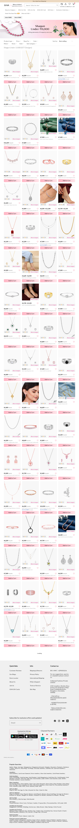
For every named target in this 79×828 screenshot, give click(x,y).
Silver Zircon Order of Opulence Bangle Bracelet (12, 675)
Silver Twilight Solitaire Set (46, 71)
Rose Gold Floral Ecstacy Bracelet (30, 702)
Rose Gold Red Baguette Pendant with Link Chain (12, 243)
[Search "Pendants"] (57, 5)
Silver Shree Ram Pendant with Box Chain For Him (66, 642)
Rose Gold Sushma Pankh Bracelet (12, 542)
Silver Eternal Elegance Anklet (29, 277)
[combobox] (42, 5)
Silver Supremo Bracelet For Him (11, 144)
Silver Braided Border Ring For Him (48, 708)
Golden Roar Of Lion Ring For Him (30, 810)
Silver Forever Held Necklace (29, 675)
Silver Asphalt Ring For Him (10, 775)
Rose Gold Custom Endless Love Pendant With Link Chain (30, 475)
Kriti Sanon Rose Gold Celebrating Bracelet (30, 442)
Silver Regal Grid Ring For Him (11, 376)
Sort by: (55, 41)
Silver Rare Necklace (45, 277)
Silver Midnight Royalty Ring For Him (12, 708)
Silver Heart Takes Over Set (10, 205)
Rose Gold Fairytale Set (45, 370)
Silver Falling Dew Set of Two (28, 106)
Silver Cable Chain (62, 810)
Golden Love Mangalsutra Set (65, 272)
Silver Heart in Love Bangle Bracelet (66, 310)
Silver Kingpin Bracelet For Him (47, 509)
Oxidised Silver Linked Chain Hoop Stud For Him (12, 609)
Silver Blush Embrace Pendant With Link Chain (48, 475)
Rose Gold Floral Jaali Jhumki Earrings (12, 475)
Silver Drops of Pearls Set (28, 637)
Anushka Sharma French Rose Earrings (30, 409)
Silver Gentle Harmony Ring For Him (66, 376)
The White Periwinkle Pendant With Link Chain (30, 77)
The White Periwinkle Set (10, 272)
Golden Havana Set (62, 403)
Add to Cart (12, 82)
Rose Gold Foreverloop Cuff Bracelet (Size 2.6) (30, 509)
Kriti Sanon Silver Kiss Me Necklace (12, 642)
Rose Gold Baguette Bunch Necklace (12, 177)
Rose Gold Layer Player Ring (28, 608)
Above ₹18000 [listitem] (18, 17)
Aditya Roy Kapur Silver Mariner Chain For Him (12, 575)
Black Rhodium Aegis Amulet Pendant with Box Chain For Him (48, 675)
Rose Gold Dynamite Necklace (65, 536)
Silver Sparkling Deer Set (27, 370)
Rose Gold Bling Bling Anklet (28, 305)
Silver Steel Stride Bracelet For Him (30, 144)
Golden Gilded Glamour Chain (65, 243)
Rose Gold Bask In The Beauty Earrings (66, 111)
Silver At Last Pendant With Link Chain (48, 575)
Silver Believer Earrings (63, 575)
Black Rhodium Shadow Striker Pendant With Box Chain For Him (30, 542)
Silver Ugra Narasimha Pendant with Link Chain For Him (30, 210)
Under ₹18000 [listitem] (8, 17)
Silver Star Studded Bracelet (10, 310)
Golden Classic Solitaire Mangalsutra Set (12, 106)
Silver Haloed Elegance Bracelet (47, 810)
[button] (10, 10)
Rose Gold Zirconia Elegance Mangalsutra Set (66, 669)
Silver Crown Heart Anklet (64, 210)
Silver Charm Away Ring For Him (47, 343)
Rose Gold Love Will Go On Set (47, 637)
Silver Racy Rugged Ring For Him (66, 608)
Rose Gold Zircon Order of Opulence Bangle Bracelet (48, 542)
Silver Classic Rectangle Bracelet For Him (66, 78)
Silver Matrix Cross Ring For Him (11, 77)
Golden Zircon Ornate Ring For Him (66, 177)
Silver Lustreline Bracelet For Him (30, 741)
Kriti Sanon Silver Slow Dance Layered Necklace (48, 244)
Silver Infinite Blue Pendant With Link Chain (30, 776)
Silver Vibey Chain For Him (64, 343)
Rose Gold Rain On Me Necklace (66, 139)
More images (16, 71)
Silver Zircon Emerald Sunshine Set (12, 338)
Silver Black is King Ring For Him (65, 436)
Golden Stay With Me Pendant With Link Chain (12, 409)
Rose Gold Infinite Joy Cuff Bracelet (66, 742)
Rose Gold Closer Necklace (46, 139)
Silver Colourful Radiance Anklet (47, 210)
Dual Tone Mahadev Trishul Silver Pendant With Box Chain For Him (66, 776)
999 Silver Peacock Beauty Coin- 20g (48, 775)
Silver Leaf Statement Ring (64, 508)
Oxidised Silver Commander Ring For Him (12, 804)
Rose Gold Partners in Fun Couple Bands (48, 177)
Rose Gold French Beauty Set (65, 469)
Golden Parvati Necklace (46, 608)
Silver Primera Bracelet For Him (29, 177)
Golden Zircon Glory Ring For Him (48, 310)
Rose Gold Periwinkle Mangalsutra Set (48, 106)
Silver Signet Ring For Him (46, 442)
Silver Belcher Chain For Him (47, 409)
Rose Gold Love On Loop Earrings (12, 741)
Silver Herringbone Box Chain (11, 442)
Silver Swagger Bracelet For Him (65, 708)
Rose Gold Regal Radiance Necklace (12, 508)
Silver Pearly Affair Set (27, 569)
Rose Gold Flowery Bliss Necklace (48, 741)
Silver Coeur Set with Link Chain (29, 338)
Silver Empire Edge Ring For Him (29, 243)
